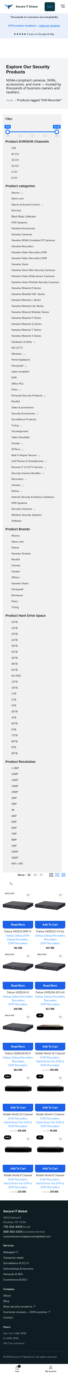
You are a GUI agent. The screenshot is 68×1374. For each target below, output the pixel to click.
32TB (14, 651)
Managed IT (10, 1252)
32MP (14, 857)
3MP (14, 803)
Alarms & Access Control (25, 204)
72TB (14, 735)
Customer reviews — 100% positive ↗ (26, 1312)
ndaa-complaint (20, 371)
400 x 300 (17, 863)
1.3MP (15, 768)
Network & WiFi (13, 1274)
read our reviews (49, 25)
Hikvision (16, 353)
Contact (8, 1317)
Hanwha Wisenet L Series (26, 299)
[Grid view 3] (51, 874)
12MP (14, 780)
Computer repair (13, 1257)
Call (49, 6)
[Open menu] (61, 6)
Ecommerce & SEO (15, 1279)
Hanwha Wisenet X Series (26, 335)
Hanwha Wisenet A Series (26, 288)
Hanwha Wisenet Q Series (26, 323)
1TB (13, 693)
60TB (14, 723)
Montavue (17, 595)
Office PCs (17, 383)
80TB (14, 741)
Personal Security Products (26, 395)
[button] (50, 925)
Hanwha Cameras (21, 234)
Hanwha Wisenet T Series (26, 329)
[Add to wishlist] (28, 895)
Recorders (17, 479)
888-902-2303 (13, 1231)
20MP (14, 791)
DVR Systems (19, 222)
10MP (14, 774)
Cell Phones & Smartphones (27, 461)
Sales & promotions (22, 407)
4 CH (14, 171)
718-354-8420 (12, 1226)
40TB (14, 711)
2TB (13, 699)
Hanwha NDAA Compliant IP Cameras (33, 240)
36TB (14, 657)
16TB (14, 628)
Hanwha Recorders (22, 246)
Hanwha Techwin (21, 553)
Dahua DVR (22, 935)
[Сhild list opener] (22, 193)
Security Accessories (23, 413)
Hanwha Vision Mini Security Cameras (33, 270)
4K (13, 809)
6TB (13, 729)
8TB (13, 747)
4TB (13, 717)
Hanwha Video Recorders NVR (29, 258)
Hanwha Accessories (23, 228)
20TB (14, 633)
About (7, 1295)
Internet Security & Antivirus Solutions (32, 496)
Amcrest (16, 210)
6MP (14, 827)
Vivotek (15, 443)
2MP (14, 797)
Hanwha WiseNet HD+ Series (28, 294)
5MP (14, 821)
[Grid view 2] (63, 874)
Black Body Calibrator (23, 216)
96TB (14, 753)
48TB (14, 663)
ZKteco (15, 577)
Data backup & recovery (18, 1268)
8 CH (14, 177)
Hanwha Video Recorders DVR (29, 252)
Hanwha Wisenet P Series (26, 317)
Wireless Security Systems (26, 514)
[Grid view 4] (57, 874)
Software (16, 520)
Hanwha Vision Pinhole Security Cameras (35, 282)
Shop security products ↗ (19, 1306)
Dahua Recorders (17, 939)
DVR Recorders (17, 943)
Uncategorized (19, 431)
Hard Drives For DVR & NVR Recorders (50, 1063)
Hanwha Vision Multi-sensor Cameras (33, 276)
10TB (14, 622)
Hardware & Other (21, 341)
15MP (14, 786)
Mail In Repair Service (24, 455)
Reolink (15, 401)
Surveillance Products (23, 419)
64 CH (15, 154)
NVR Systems (19, 503)
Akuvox (15, 192)
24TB (14, 639)
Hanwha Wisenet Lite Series (27, 305)
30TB (14, 645)
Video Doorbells (20, 437)
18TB (14, 687)
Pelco (14, 389)
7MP (14, 833)
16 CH (15, 159)
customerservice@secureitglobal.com (27, 1236)
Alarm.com (17, 198)
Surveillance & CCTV (16, 1263)
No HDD (16, 675)
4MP (14, 815)
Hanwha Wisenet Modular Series (30, 312)
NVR (14, 377)
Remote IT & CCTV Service (27, 467)
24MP (14, 851)
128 (13, 147)
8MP (14, 839)
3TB (13, 705)
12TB (14, 681)
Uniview (15, 485)
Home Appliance (20, 359)
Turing (15, 425)
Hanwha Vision (19, 264)
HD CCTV (17, 347)
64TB (14, 669)
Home (10, 100)
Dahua (15, 490)
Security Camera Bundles (26, 473)
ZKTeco (15, 449)
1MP (14, 845)
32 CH (15, 165)
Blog (6, 1301)
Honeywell (17, 365)
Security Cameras (21, 508)
